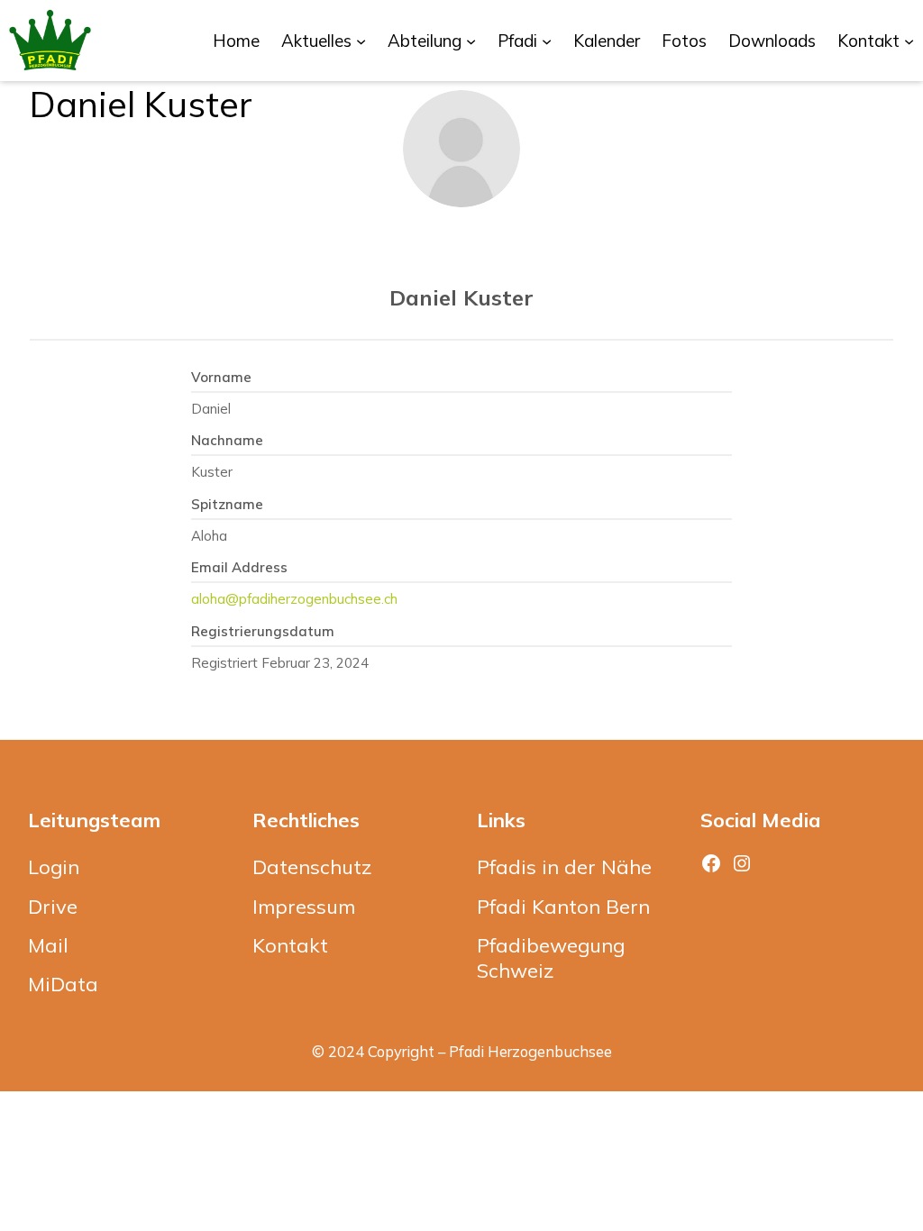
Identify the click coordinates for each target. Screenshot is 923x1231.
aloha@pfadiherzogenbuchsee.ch (294, 598)
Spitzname (227, 504)
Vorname (221, 377)
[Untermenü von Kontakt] (909, 40)
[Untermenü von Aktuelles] (361, 40)
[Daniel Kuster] (461, 149)
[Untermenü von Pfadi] (547, 40)
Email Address (239, 567)
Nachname (227, 440)
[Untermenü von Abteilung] (471, 40)
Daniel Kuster (461, 297)
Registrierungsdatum (262, 631)
